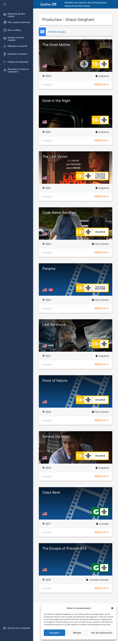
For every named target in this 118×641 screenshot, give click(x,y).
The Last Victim (54, 157)
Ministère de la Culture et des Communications (86, 2)
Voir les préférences (101, 632)
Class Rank (51, 492)
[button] (112, 608)
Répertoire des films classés (77, 6)
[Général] (96, 511)
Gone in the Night (56, 101)
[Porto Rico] (51, 290)
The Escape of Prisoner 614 (64, 548)
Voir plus (100, 84)
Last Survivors (53, 324)
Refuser (77, 632)
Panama (48, 268)
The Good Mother (56, 45)
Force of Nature (54, 380)
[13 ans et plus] (96, 63)
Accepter (54, 632)
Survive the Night (56, 436)
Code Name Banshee (59, 213)
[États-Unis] (45, 66)
